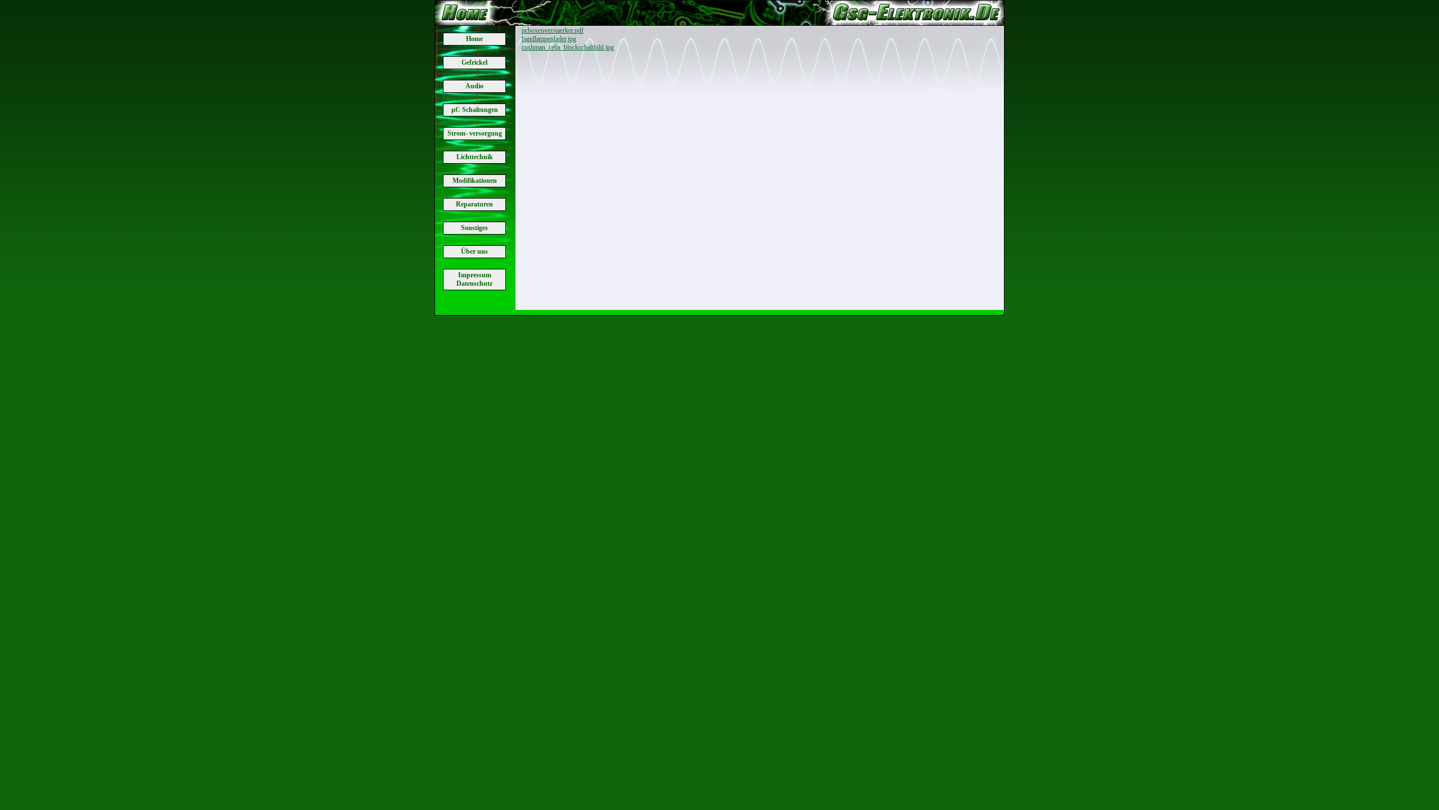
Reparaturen (474, 204)
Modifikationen (474, 180)
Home (474, 39)
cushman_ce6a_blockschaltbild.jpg (568, 47)
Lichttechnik (474, 157)
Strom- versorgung (474, 133)
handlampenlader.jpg (549, 39)
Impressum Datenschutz (474, 279)
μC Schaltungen (474, 110)
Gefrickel (474, 62)
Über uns (474, 251)
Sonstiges (474, 228)
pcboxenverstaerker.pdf (552, 30)
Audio (474, 86)
